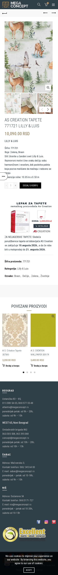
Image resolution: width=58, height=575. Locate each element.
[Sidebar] (4, 176)
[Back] (5, 13)
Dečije (25, 275)
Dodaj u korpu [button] (12, 366)
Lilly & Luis (22, 268)
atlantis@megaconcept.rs (15, 407)
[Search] (39, 4)
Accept (29, 570)
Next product (53, 13)
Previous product (45, 13)
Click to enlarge (48, 87)
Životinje (45, 275)
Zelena (34, 275)
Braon (17, 275)
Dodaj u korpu (30, 185)
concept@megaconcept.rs (15, 437)
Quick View (25, 316)
